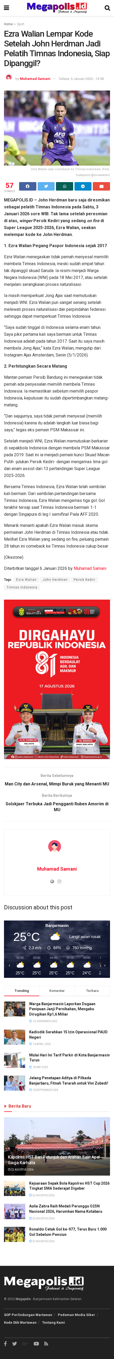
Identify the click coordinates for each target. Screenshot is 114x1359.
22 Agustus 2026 (22, 1169)
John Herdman (55, 580)
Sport (20, 24)
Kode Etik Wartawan (20, 1322)
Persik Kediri (84, 580)
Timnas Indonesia (22, 587)
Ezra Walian (26, 580)
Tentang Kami (53, 1322)
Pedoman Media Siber (76, 1315)
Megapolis (23, 1299)
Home (8, 24)
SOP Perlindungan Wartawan (28, 1315)
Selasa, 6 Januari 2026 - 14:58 (81, 79)
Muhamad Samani (35, 79)
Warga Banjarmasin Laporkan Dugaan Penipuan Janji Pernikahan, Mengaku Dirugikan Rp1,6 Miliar (62, 1009)
